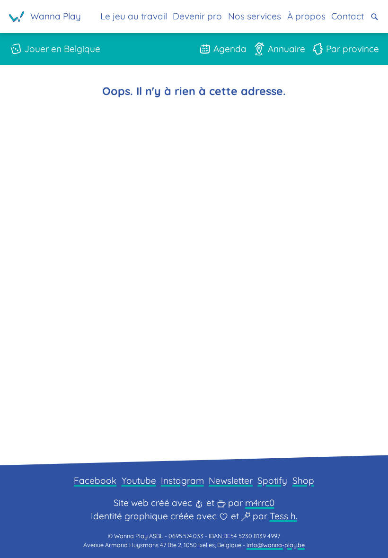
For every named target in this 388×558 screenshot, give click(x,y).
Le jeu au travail (133, 16)
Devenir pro (197, 16)
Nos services (254, 16)
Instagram (182, 480)
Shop (303, 480)
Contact (347, 16)
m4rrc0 (259, 502)
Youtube (139, 480)
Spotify (272, 480)
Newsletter (231, 480)
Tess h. (283, 516)
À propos (306, 16)
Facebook (95, 480)
